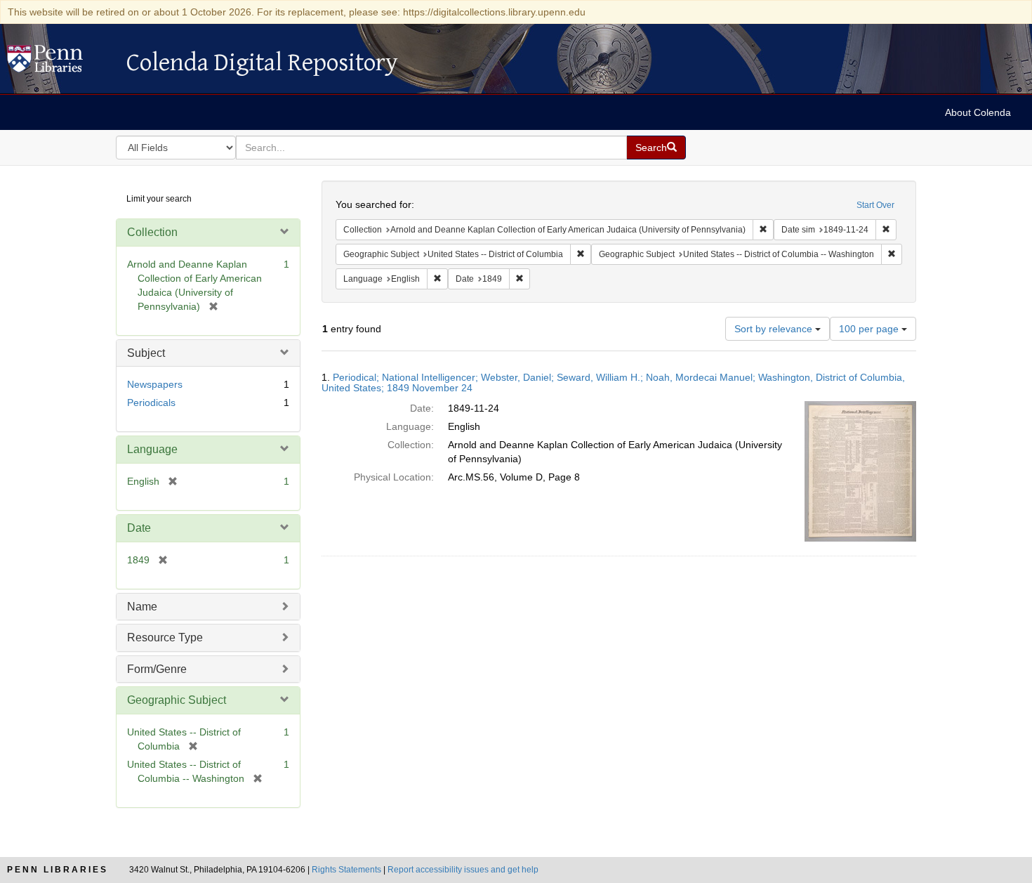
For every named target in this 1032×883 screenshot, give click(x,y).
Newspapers (155, 384)
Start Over (875, 205)
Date (139, 528)
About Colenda (978, 112)
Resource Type (165, 637)
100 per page (870, 328)
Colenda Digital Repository (59, 62)
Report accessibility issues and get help (463, 870)
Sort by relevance (774, 328)
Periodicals (151, 402)
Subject (146, 353)
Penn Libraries (57, 870)
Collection (152, 232)
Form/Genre (157, 669)
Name (142, 607)
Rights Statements (346, 870)
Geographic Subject (176, 700)
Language (152, 449)
